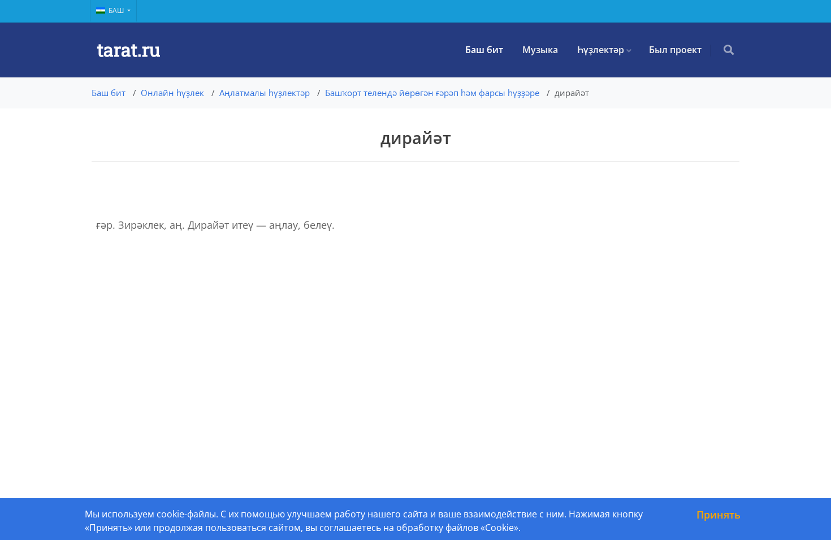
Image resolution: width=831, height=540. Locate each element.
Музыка (540, 49)
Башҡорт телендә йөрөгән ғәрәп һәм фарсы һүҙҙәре (432, 92)
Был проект (675, 49)
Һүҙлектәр (600, 49)
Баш (117, 10)
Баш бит (484, 49)
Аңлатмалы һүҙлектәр (264, 92)
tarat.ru (128, 49)
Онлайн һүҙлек (172, 92)
